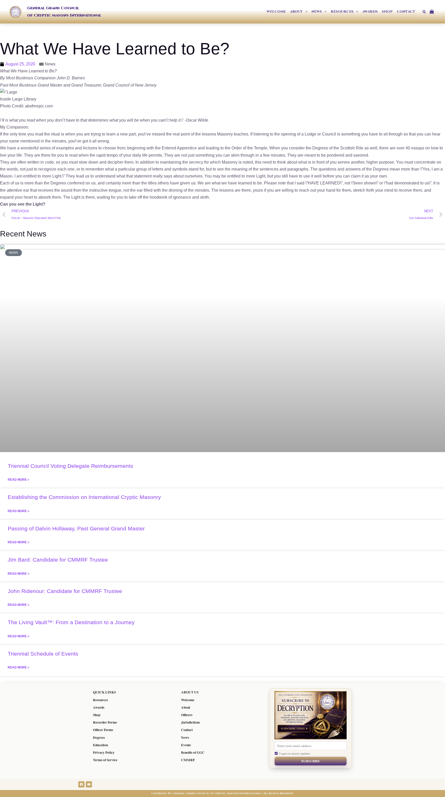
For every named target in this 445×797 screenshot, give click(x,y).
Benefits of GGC (192, 752)
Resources (100, 699)
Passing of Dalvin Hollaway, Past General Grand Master (76, 528)
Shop (96, 714)
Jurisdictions (190, 722)
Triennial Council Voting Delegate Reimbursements (70, 466)
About (185, 707)
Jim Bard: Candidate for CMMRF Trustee (58, 560)
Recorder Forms (105, 722)
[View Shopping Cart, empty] (433, 11)
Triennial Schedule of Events (43, 654)
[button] (305, 11)
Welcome (187, 699)
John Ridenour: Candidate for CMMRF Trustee (65, 591)
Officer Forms (103, 729)
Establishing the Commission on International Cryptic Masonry (84, 497)
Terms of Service (105, 759)
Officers (186, 714)
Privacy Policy (104, 752)
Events (186, 745)
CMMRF (188, 759)
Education (100, 745)
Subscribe (310, 761)
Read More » (18, 479)
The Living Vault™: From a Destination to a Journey (71, 622)
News (185, 737)
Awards (98, 707)
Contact (187, 729)
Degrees (99, 737)
